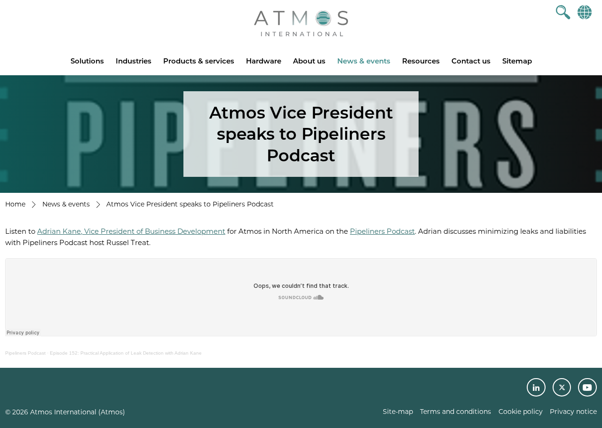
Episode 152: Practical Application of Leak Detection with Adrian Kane (126, 353)
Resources (421, 60)
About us (309, 60)
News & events (363, 60)
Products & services (198, 60)
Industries (133, 60)
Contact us (471, 60)
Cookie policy (521, 411)
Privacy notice (573, 411)
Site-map (398, 411)
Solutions (87, 60)
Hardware (263, 60)
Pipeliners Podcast (382, 231)
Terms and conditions (455, 411)
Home (15, 204)
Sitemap (517, 60)
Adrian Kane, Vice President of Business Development (131, 231)
